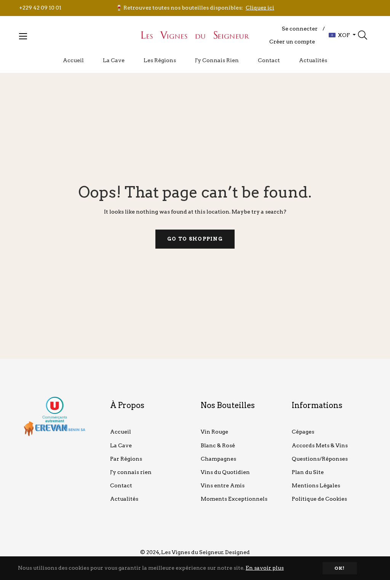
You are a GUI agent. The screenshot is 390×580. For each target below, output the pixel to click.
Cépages (303, 432)
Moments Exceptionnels (234, 499)
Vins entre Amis (223, 485)
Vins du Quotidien (225, 472)
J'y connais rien (131, 472)
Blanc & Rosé (218, 445)
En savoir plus (265, 568)
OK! (339, 568)
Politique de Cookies (319, 499)
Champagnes (218, 459)
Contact (121, 485)
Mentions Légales (316, 485)
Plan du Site (308, 472)
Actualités (124, 499)
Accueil (120, 432)
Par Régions (126, 459)
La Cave (121, 445)
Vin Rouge (214, 432)
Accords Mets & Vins (320, 445)
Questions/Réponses (320, 459)
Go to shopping (195, 239)
